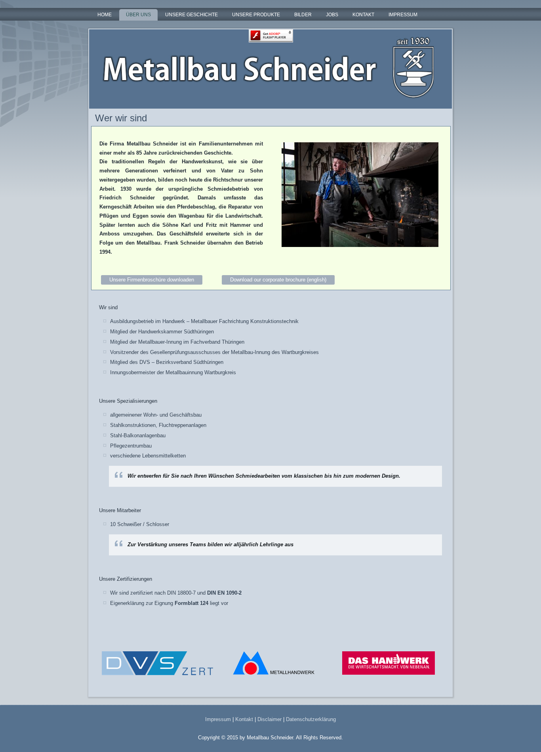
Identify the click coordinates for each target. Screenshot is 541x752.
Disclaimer (269, 719)
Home (104, 14)
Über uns (138, 14)
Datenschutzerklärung (311, 719)
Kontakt (363, 14)
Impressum (403, 14)
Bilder (303, 14)
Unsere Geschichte (191, 14)
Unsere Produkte (256, 14)
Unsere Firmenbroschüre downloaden (151, 280)
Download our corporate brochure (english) (278, 280)
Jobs (332, 14)
